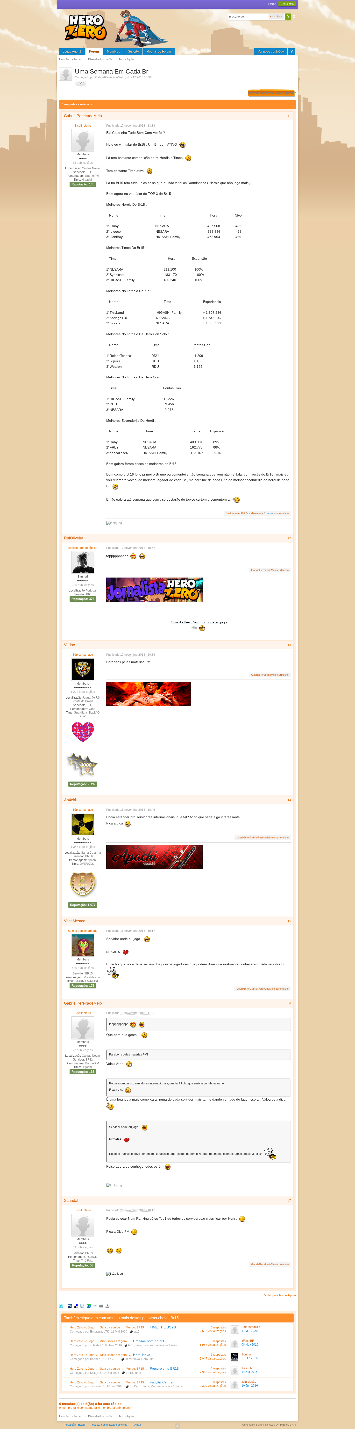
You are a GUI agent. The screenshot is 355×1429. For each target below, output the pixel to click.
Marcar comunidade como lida (109, 1424)
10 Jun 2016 (249, 1385)
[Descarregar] (107, 1305)
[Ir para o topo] (177, 1426)
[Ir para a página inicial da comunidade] (119, 27)
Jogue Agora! (72, 51)
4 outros (268, 513)
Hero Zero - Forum (70, 1416)
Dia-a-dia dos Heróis (100, 1416)
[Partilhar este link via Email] (95, 1305)
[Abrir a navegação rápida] (291, 51)
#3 (289, 645)
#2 (289, 538)
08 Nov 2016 (249, 1344)
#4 (289, 800)
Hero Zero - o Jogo (82, 1327)
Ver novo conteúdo (271, 51)
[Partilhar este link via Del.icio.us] (76, 1305)
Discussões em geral (114, 1341)
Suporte (133, 51)
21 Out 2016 (249, 1358)
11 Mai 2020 (249, 1331)
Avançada (294, 16)
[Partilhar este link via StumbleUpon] (89, 1305)
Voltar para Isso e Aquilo (280, 1295)
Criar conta (287, 3)
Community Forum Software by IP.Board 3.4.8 (269, 1424)
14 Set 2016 (249, 1372)
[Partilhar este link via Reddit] (82, 1305)
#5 (289, 921)
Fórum (94, 51)
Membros (113, 51)
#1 (289, 116)
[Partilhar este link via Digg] (70, 1305)
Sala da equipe (110, 1327)
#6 (289, 1003)
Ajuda (137, 1424)
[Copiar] (101, 1305)
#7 (289, 1200)
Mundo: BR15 (135, 1327)
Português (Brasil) (74, 1424)
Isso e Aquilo (126, 1416)
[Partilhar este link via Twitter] (61, 1305)
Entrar (272, 3)
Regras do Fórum (159, 51)
